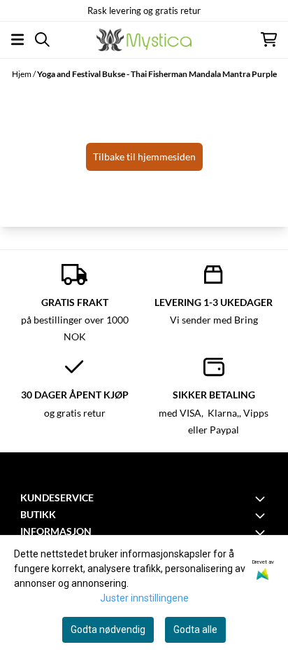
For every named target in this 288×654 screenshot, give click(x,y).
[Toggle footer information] (262, 498)
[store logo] (144, 39)
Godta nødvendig (108, 629)
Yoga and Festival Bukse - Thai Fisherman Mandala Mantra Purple (157, 74)
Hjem (22, 74)
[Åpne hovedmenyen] (17, 40)
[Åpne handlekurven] (268, 40)
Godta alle (195, 629)
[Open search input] (42, 39)
